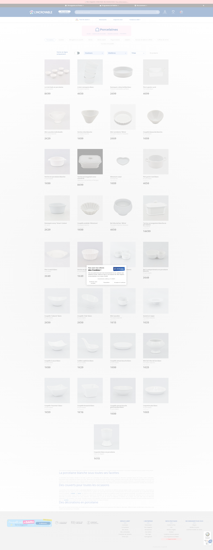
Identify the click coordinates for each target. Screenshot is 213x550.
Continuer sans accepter (93, 282)
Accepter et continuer (119, 282)
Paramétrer (106, 282)
